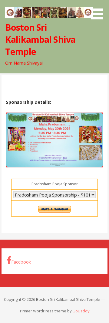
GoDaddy (80, 311)
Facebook (21, 262)
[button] (99, 11)
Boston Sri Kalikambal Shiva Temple (40, 39)
